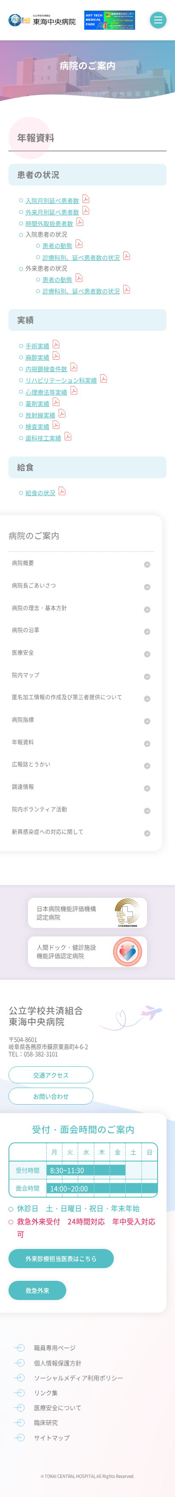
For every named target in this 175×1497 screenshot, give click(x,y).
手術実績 (37, 345)
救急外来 (37, 1290)
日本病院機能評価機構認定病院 (66, 912)
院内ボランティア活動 (39, 809)
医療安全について (58, 1407)
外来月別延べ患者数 (52, 212)
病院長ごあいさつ (34, 585)
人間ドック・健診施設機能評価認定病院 (66, 951)
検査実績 (37, 426)
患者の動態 (57, 245)
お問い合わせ (51, 1096)
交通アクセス (51, 1075)
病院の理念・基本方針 (39, 607)
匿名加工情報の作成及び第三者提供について (67, 697)
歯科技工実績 (43, 438)
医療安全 (23, 652)
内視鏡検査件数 (46, 368)
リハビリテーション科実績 (61, 380)
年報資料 (23, 742)
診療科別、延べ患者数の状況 (81, 257)
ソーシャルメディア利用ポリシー (78, 1377)
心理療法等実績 (46, 392)
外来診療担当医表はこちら (61, 1258)
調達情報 (23, 786)
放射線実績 (40, 415)
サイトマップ (52, 1437)
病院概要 (23, 562)
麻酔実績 (37, 357)
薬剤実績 (37, 403)
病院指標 (23, 719)
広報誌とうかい (31, 764)
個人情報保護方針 (58, 1363)
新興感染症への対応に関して (48, 831)
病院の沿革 (26, 630)
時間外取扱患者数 (49, 223)
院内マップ (26, 675)
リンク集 (46, 1392)
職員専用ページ (55, 1347)
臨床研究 (46, 1422)
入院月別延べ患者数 (52, 200)
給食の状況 (40, 492)
